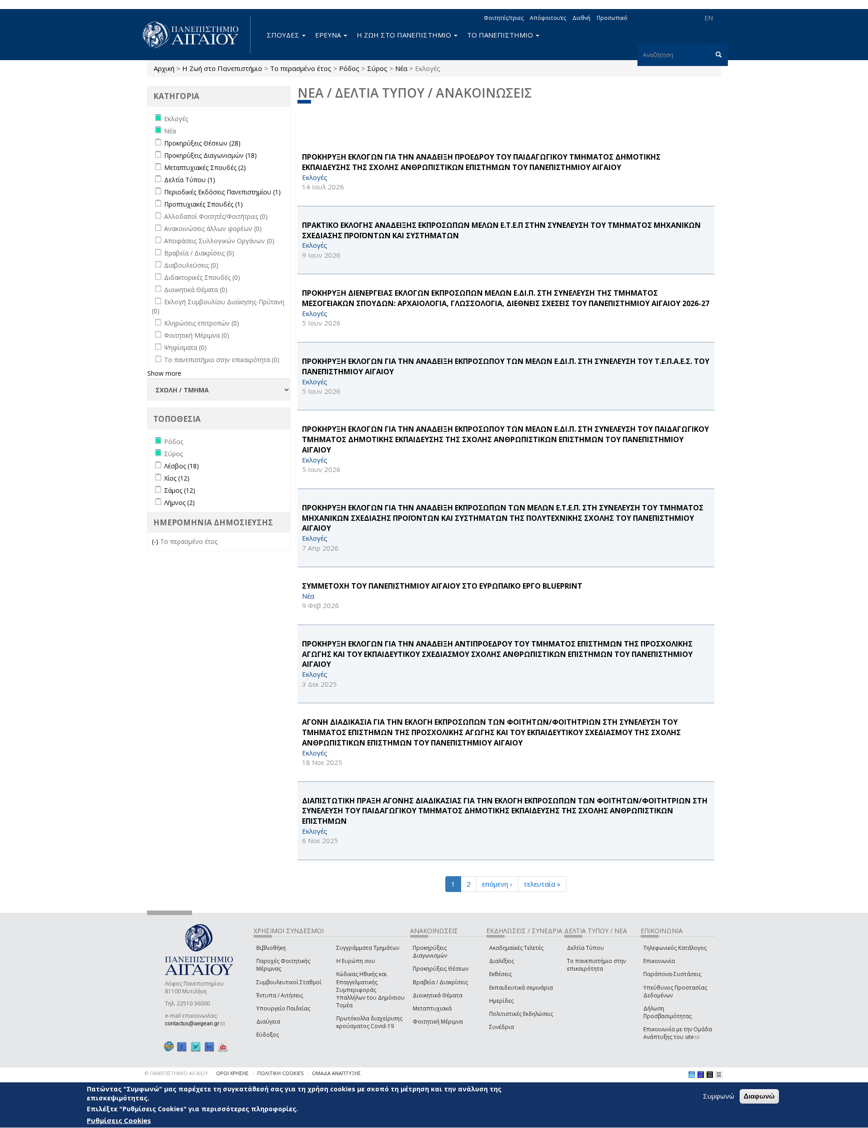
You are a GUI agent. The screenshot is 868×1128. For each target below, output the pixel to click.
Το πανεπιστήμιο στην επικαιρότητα (596, 964)
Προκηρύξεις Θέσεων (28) (202, 143)
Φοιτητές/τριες (504, 18)
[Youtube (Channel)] (223, 1046)
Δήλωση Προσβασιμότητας (667, 1012)
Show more (164, 373)
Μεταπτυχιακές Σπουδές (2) (205, 167)
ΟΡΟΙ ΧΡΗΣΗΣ (232, 1073)
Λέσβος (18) (181, 466)
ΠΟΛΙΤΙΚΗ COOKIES (280, 1073)
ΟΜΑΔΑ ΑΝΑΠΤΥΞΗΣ (336, 1073)
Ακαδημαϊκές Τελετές (516, 948)
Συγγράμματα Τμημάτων (367, 948)
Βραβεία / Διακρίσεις (440, 982)
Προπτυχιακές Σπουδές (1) (203, 204)
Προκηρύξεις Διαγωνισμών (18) (210, 155)
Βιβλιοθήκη (271, 948)
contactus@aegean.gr (195, 1023)
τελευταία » (542, 883)
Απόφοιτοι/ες (548, 18)
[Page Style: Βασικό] (691, 1074)
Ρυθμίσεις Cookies (119, 1120)
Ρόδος (349, 68)
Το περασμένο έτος (300, 68)
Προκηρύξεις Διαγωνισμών (430, 951)
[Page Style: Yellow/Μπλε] (700, 1074)
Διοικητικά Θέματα (437, 995)
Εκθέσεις (500, 974)
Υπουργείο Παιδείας (283, 1008)
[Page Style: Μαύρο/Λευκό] (718, 1074)
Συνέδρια (501, 1027)
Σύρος (377, 68)
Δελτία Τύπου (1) (189, 179)
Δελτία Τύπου (585, 948)
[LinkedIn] (209, 1046)
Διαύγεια (268, 1021)
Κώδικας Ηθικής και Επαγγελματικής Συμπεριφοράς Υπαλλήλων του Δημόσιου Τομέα (370, 989)
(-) (156, 541)
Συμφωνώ (718, 1095)
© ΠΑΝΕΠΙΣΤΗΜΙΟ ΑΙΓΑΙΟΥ (176, 1073)
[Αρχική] (195, 34)
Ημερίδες (501, 1001)
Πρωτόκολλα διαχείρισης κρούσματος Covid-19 (369, 1022)
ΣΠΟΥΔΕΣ (284, 34)
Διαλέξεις (501, 961)
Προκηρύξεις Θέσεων (440, 968)
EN (708, 18)
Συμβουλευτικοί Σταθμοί (288, 982)
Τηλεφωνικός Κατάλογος (675, 948)
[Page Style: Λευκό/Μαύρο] (709, 1074)
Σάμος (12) (179, 490)
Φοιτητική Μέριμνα (438, 1021)
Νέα (401, 68)
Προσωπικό (612, 18)
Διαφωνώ (759, 1096)
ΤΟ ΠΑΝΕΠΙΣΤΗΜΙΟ (501, 34)
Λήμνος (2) (179, 502)
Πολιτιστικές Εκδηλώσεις (521, 1014)
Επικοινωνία (659, 961)
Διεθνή (581, 18)
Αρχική (164, 68)
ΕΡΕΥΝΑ (329, 34)
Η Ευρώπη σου (355, 961)
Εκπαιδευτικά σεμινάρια (521, 987)
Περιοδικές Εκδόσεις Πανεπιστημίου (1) (222, 192)
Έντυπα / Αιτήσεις (279, 995)
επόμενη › (497, 883)
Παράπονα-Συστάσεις (672, 974)
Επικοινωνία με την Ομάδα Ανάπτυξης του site (677, 1033)
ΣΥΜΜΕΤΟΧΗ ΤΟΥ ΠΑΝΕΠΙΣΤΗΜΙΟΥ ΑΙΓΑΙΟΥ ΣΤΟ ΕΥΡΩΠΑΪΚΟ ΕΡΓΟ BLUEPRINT (442, 586)
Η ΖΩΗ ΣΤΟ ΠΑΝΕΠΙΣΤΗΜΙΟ (405, 34)
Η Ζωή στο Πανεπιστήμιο (222, 68)
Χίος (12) (176, 478)
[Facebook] (182, 1046)
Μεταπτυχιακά (432, 1008)
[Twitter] (196, 1046)
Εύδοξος (267, 1034)
